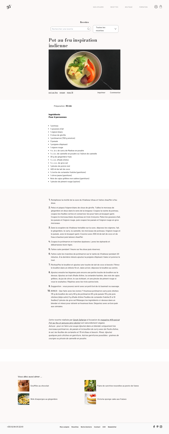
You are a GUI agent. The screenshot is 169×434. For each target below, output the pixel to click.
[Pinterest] (157, 427)
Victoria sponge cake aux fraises (111, 399)
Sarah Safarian (79, 319)
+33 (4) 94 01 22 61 (15, 426)
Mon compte (64, 427)
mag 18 (70, 92)
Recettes (75, 427)
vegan (62, 92)
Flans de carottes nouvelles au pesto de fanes (118, 385)
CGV (104, 427)
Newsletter (112, 427)
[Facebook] (154, 427)
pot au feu (53, 92)
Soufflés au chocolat (39, 385)
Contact (97, 427)
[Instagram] (161, 427)
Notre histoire (86, 427)
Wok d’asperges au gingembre (43, 399)
